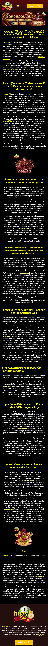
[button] (18, 6)
